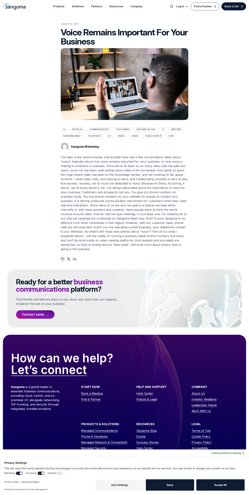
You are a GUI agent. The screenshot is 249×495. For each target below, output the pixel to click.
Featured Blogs (145, 129)
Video (121, 136)
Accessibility (200, 448)
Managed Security (93, 448)
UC (109, 136)
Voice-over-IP (153, 136)
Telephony (94, 136)
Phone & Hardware (94, 436)
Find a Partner (203, 6)
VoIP (171, 136)
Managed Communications (99, 430)
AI (64, 129)
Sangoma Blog (146, 430)
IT (163, 129)
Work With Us (201, 411)
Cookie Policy (201, 436)
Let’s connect (49, 370)
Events (141, 436)
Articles (77, 129)
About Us (198, 393)
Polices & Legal (146, 399)
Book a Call (232, 6)
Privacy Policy (201, 442)
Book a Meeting (92, 393)
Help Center (144, 393)
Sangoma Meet (72, 136)
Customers (122, 129)
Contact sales (33, 314)
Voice (134, 136)
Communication (98, 129)
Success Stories (147, 442)
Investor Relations (204, 399)
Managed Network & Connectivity (104, 442)
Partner (176, 129)
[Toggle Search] (172, 6)
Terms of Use (201, 430)
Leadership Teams (204, 405)
